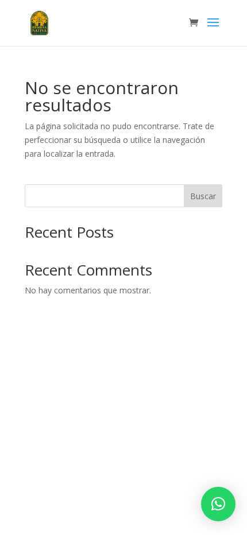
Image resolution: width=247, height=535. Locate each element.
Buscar (203, 196)
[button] (218, 504)
